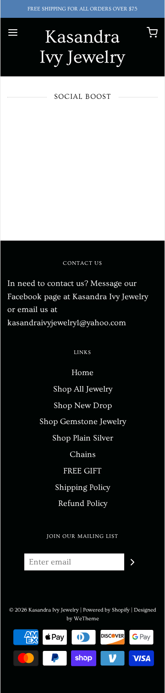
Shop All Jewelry (82, 389)
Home (83, 372)
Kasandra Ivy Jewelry (82, 47)
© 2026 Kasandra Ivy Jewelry (44, 610)
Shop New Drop (83, 405)
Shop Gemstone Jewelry (82, 421)
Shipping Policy (82, 487)
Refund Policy (82, 503)
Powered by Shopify (106, 610)
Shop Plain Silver (82, 438)
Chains (83, 454)
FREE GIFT (82, 471)
